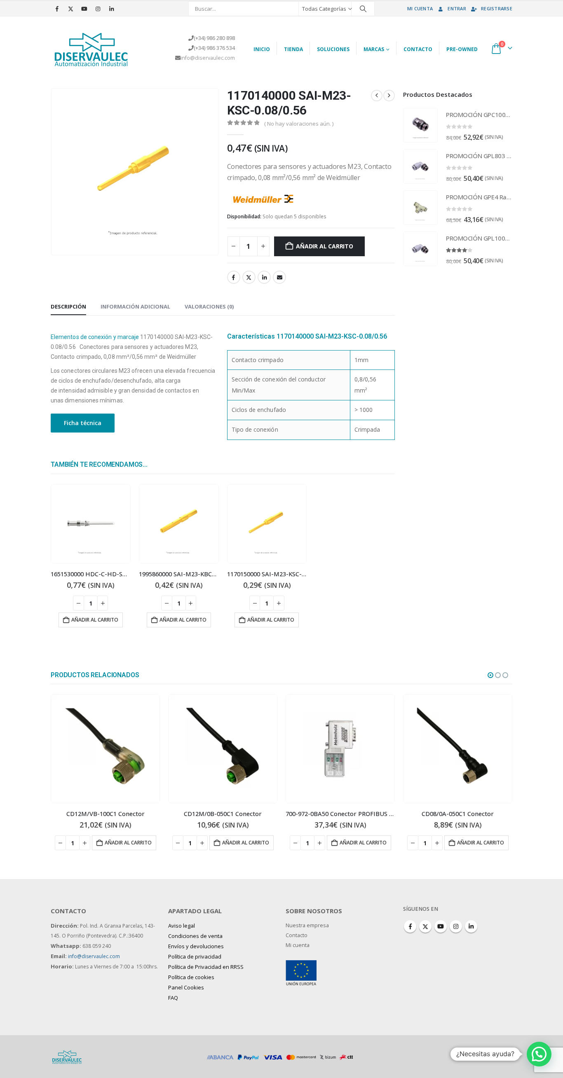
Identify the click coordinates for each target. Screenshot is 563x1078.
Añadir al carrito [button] (94, 619)
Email (279, 277)
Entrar (457, 8)
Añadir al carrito (324, 246)
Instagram (456, 926)
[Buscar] (363, 9)
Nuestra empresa (307, 925)
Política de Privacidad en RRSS (206, 966)
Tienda (293, 49)
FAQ (173, 997)
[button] (490, 675)
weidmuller (315, 197)
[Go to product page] (90, 524)
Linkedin (471, 926)
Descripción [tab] (68, 306)
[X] (70, 8)
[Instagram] (97, 8)
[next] (389, 95)
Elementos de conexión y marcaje (95, 337)
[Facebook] (57, 8)
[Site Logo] (92, 48)
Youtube (440, 926)
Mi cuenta (420, 8)
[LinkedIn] (111, 8)
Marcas (374, 49)
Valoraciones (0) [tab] (209, 306)
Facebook (233, 277)
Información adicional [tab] (135, 306)
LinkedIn (264, 277)
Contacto (417, 49)
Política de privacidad (194, 956)
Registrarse (496, 8)
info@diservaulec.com (208, 57)
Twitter (249, 277)
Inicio (261, 49)
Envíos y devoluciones (196, 946)
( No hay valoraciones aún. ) (298, 123)
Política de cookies (191, 977)
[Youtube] (84, 8)
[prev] (376, 95)
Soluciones (333, 49)
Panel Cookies (186, 987)
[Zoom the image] (301, 964)
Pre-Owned (462, 49)
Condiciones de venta (195, 936)
